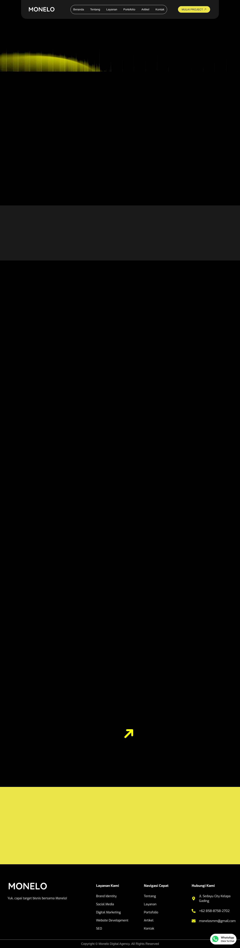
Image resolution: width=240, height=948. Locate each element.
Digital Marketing (108, 912)
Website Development (112, 920)
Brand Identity (106, 896)
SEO (99, 928)
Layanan (111, 9)
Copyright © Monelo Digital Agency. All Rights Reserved (120, 944)
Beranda (78, 9)
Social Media (105, 904)
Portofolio (129, 9)
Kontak (159, 9)
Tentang (95, 9)
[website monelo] (44, 9)
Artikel (145, 9)
